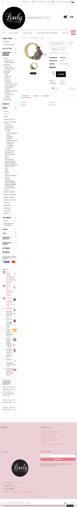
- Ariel (8, 131)
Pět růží (7, 78)
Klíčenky (7, 202)
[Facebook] (3, 2)
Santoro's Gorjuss (6, 238)
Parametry (26, 96)
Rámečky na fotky (10, 200)
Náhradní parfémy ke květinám (11, 91)
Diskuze (35, 96)
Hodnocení (45, 96)
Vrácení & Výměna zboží (49, 440)
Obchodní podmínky (47, 435)
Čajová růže (8, 82)
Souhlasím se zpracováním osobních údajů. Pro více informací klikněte (56, 465)
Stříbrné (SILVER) (10, 62)
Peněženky (7, 205)
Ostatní (7, 189)
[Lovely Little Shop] (14, 18)
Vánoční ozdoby (9, 197)
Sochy (6, 221)
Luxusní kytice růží (10, 85)
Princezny (8, 129)
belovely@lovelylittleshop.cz (13, 482)
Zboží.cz (34, 496)
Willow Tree (27, 33)
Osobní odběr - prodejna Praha (50, 433)
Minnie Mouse (9, 128)
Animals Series (9, 44)
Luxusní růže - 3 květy (11, 84)
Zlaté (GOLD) (9, 60)
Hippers (6, 42)
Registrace (67, 2)
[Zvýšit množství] (53, 72)
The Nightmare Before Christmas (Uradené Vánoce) (10, 161)
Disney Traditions (10, 122)
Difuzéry (7, 65)
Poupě (7, 74)
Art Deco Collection (8, 99)
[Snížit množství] (53, 74)
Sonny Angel (13, 33)
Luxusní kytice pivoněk (9, 88)
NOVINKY (7, 124)
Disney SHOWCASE (10, 194)
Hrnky (6, 116)
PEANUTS (65, 33)
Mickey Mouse (9, 126)
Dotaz (56, 88)
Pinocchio (8, 179)
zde (56, 466)
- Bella (8, 135)
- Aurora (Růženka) (11, 133)
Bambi (7, 172)
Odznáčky (7, 211)
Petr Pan (7, 177)
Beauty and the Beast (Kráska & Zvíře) (11, 165)
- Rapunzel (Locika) (12, 140)
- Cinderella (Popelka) (9, 137)
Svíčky (6, 58)
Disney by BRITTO (9, 119)
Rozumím (70, 505)
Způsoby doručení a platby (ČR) (51, 431)
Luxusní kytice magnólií (9, 95)
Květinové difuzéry (7, 71)
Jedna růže (8, 76)
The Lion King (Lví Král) (10, 155)
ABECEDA (6, 114)
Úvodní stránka (4, 33)
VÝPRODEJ (6, 252)
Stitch (6, 111)
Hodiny (5, 229)
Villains (7, 173)
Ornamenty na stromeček (9, 224)
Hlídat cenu (73, 89)
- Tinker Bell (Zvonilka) (9, 146)
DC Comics (6, 248)
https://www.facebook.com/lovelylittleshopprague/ (20, 491)
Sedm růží (8, 80)
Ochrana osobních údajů (49, 438)
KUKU (4, 233)
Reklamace (45, 442)
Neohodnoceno (64, 53)
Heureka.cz (41, 496)
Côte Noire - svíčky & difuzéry (47, 33)
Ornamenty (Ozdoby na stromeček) (10, 185)
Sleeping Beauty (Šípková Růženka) (10, 181)
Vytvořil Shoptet (70, 503)
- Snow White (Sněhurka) (10, 142)
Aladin (6, 170)
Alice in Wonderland (11, 175)
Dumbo (7, 157)
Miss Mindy (7, 208)
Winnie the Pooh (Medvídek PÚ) (9, 151)
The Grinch (7, 217)
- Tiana (8, 149)
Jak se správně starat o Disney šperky (53, 444)
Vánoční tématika (10, 188)
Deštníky (7, 213)
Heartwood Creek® (7, 243)
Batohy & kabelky (10, 192)
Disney (5, 108)
